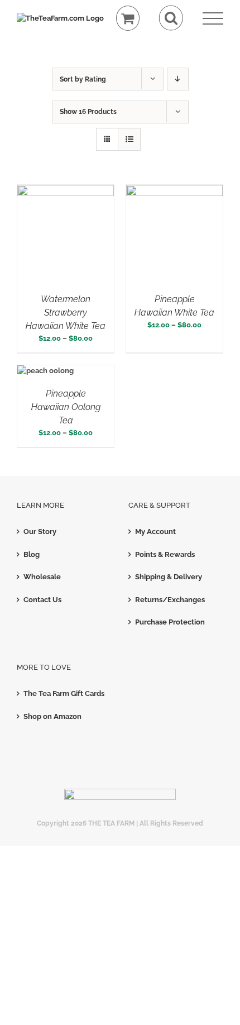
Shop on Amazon (52, 716)
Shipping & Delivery (168, 577)
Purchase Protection (170, 622)
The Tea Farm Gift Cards (63, 693)
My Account (155, 531)
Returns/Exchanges (170, 599)
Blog (31, 554)
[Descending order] (178, 79)
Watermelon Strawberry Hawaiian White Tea (65, 312)
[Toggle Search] (171, 18)
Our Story (39, 531)
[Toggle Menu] (213, 18)
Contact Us (42, 599)
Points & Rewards (165, 554)
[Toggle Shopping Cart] (128, 18)
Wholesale (42, 577)
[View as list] (129, 139)
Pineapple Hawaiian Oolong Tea (65, 407)
